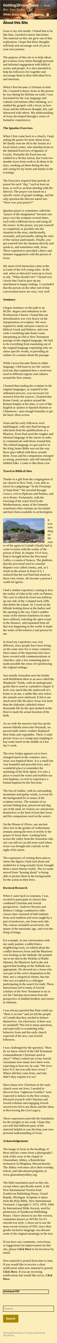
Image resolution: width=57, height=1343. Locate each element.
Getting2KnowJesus (20, 5)
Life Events (36, 14)
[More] (47, 14)
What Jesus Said (14, 14)
